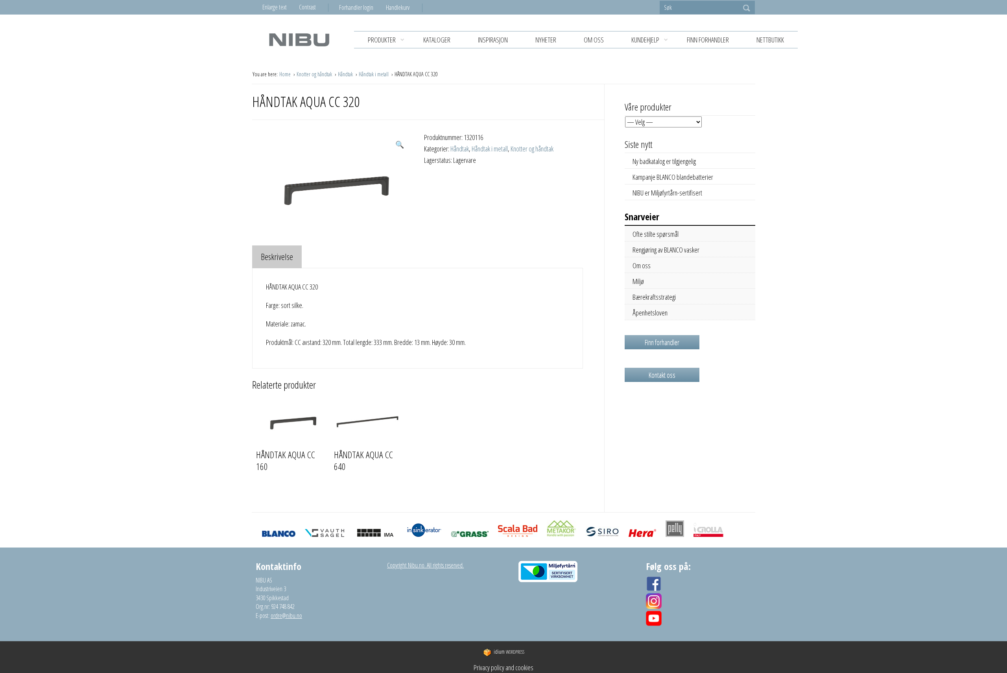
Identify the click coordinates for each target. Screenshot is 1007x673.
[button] (399, 144)
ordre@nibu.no (286, 615)
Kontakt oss (662, 375)
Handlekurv (397, 7)
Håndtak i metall (374, 74)
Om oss (594, 39)
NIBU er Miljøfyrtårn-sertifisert (667, 192)
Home (285, 74)
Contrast (307, 7)
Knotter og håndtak (315, 74)
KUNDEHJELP (645, 39)
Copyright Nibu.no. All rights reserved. (425, 565)
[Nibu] (299, 39)
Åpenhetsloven (650, 312)
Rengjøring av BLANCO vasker (666, 249)
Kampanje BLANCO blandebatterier (673, 177)
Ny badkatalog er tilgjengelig (664, 161)
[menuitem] (362, 7)
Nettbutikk (770, 39)
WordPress (509, 652)
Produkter (382, 39)
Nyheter (545, 39)
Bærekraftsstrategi (654, 297)
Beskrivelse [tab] (277, 256)
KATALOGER (436, 39)
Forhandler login (356, 7)
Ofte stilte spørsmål (656, 234)
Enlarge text (274, 7)
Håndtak (346, 74)
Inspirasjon (493, 39)
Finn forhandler (708, 39)
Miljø (638, 281)
